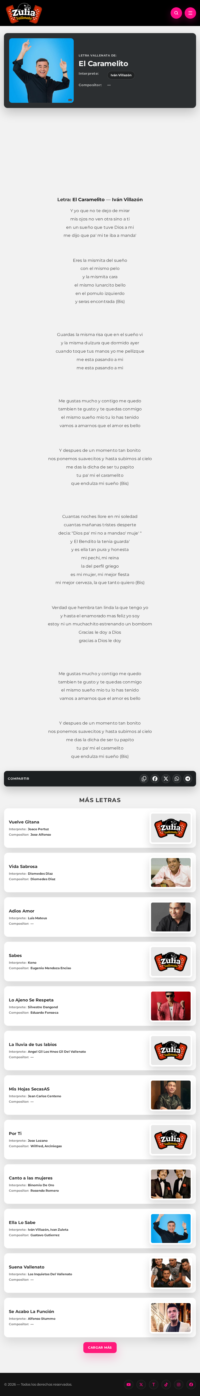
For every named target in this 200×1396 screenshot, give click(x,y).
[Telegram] (187, 778)
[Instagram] (178, 1384)
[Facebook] (155, 778)
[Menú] (190, 13)
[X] (165, 778)
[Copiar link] (144, 778)
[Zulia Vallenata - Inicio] (24, 13)
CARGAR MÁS (100, 1347)
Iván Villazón (121, 75)
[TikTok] (166, 1384)
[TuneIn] (153, 1384)
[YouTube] (128, 1384)
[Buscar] (176, 13)
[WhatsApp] (176, 778)
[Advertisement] (100, 152)
